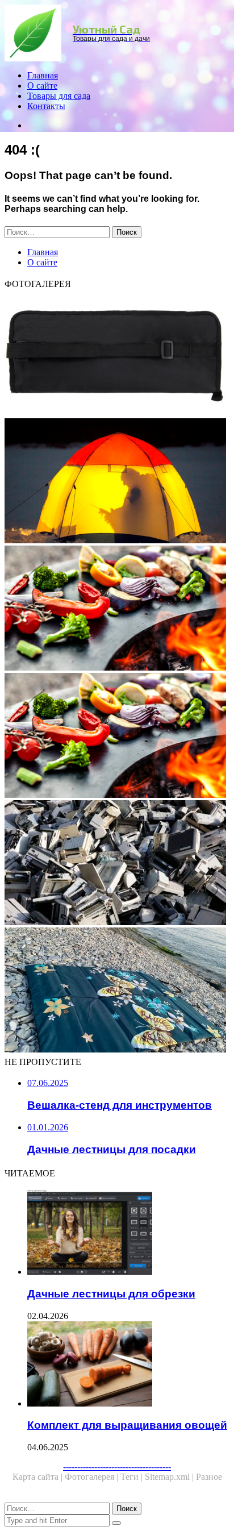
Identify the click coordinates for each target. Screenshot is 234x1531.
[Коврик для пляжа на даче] (117, 991)
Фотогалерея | (92, 1477)
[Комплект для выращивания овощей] (128, 1365)
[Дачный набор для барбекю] (117, 354)
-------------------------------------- (117, 1466)
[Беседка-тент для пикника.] (117, 609)
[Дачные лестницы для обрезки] (128, 1233)
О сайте (42, 85)
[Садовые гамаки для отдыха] (117, 482)
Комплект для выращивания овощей (127, 1425)
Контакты (46, 106)
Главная (42, 75)
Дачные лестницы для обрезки (111, 1294)
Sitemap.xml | (170, 1477)
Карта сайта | (38, 1477)
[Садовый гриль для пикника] (117, 736)
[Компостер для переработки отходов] (117, 863)
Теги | (132, 1477)
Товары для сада (58, 96)
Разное (209, 1477)
